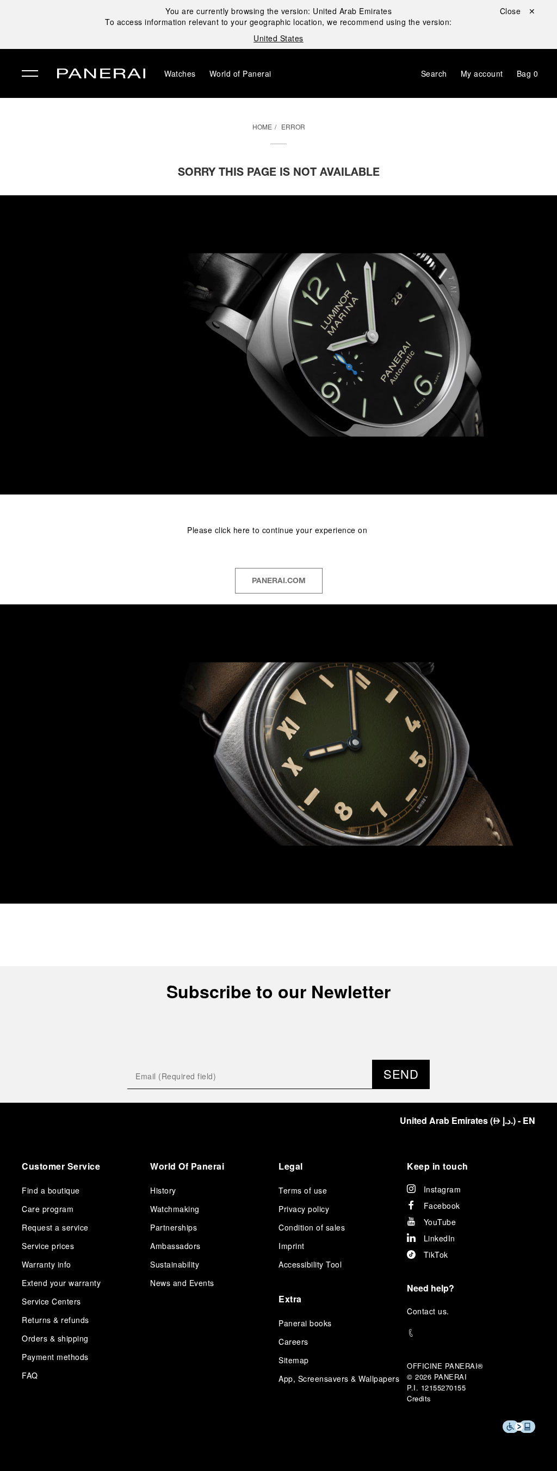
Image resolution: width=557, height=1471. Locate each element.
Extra (290, 1299)
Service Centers (51, 1301)
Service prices (48, 1245)
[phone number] (471, 1333)
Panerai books (305, 1323)
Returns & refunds (55, 1319)
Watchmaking (175, 1208)
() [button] (467, 1120)
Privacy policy (303, 1208)
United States (278, 38)
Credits (419, 1398)
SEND (400, 1073)
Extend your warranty (61, 1282)
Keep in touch (437, 1166)
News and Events (182, 1282)
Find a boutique (51, 1190)
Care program (47, 1208)
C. (428, 1311)
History (163, 1190)
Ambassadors (175, 1245)
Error (293, 126)
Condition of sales (311, 1227)
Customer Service (61, 1166)
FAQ (30, 1375)
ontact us (430, 1311)
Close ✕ (518, 10)
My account (482, 73)
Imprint (291, 1245)
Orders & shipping (55, 1338)
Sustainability (174, 1264)
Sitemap (293, 1360)
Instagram (442, 1189)
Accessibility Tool (310, 1264)
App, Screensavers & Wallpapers (338, 1378)
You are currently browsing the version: (278, 10)
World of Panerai (240, 73)
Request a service (55, 1227)
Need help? (430, 1288)
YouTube (440, 1221)
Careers (293, 1341)
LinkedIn (439, 1238)
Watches (180, 73)
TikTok (436, 1254)
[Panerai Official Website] (101, 75)
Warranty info (46, 1264)
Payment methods (55, 1356)
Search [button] (434, 73)
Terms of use (302, 1190)
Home (262, 126)
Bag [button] (528, 73)
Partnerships (173, 1227)
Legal (290, 1166)
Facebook (442, 1205)
